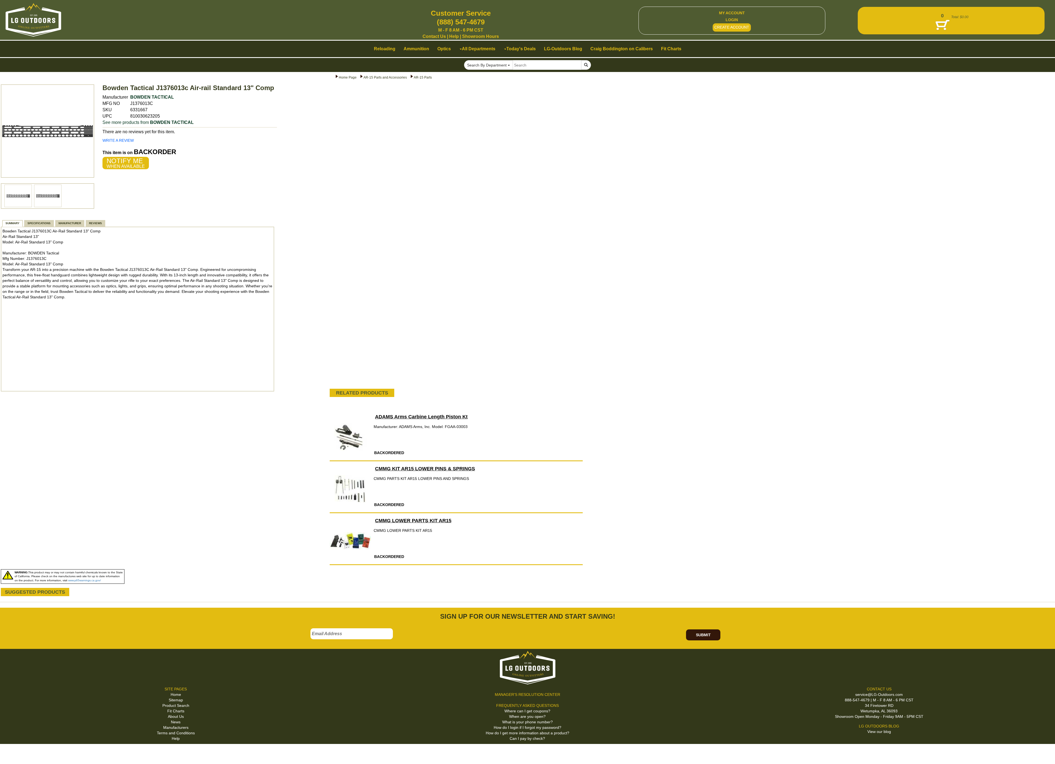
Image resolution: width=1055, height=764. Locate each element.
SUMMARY (12, 223)
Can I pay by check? (527, 738)
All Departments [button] (478, 48)
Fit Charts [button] (671, 48)
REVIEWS (95, 223)
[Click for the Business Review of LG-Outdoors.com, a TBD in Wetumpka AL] (10, 753)
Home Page (348, 77)
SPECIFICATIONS (39, 223)
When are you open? (527, 716)
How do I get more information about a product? (527, 733)
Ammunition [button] (416, 48)
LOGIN (732, 20)
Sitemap (176, 700)
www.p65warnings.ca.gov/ (84, 580)
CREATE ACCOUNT (731, 27)
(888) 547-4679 (461, 22)
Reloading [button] (384, 48)
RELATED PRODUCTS (362, 393)
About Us (176, 716)
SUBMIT (703, 635)
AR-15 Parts (423, 77)
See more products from (148, 122)
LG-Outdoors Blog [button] (563, 48)
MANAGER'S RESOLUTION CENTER (527, 694)
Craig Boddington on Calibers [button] (621, 48)
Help (454, 36)
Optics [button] (444, 48)
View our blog (879, 731)
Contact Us (434, 36)
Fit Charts (175, 711)
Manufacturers (175, 727)
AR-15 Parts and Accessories (385, 77)
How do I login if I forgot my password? (527, 727)
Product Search (175, 705)
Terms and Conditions (176, 733)
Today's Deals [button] (521, 48)
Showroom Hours (480, 36)
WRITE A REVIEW (118, 140)
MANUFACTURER (70, 223)
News (176, 722)
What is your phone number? (527, 722)
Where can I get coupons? (527, 711)
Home (176, 694)
